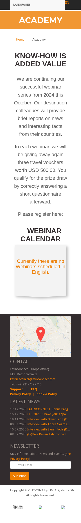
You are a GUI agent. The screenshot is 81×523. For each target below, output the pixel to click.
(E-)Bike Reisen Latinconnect (46, 434)
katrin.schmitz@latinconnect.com (32, 379)
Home (20, 39)
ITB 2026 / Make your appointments (52, 414)
